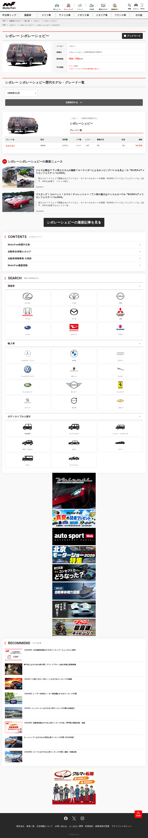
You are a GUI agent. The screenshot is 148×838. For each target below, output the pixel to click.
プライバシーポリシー (121, 826)
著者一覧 (30, 826)
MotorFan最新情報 (18, 265)
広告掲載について (45, 826)
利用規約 (89, 826)
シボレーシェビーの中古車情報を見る (83, 69)
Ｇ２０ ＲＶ (10, 146)
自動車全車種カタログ (19, 251)
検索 (129, 9)
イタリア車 (102, 15)
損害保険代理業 (102, 826)
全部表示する (72, 102)
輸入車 (27, 21)
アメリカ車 (65, 15)
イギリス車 (83, 15)
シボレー (36, 21)
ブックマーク (134, 36)
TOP (4, 21)
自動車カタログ (15, 21)
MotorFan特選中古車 (19, 244)
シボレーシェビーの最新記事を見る (74, 222)
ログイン (136, 9)
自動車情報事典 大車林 (20, 258)
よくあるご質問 (76, 826)
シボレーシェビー (26, 25)
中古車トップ (9, 15)
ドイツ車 (46, 15)
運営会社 (20, 826)
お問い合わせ (61, 826)
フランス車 (120, 15)
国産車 (27, 15)
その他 (138, 15)
